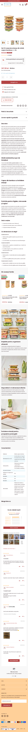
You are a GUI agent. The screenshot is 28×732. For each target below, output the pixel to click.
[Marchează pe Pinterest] (20, 106)
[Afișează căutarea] (20, 4)
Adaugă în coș (14, 82)
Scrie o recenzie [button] (14, 527)
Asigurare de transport (9, 92)
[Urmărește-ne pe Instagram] (5, 716)
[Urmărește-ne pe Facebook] (2, 716)
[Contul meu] (22, 4)
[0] (25, 4)
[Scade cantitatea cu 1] (2, 77)
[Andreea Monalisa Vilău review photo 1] (6, 635)
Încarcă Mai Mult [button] (14, 660)
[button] (4, 55)
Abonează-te (6, 705)
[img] (6, 553)
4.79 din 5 (17, 513)
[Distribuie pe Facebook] (18, 106)
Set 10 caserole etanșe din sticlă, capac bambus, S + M (9, 297)
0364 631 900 (8, 100)
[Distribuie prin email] (26, 106)
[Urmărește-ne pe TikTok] (7, 716)
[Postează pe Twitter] (23, 106)
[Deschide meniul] (2, 4)
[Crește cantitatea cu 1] (11, 77)
